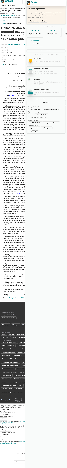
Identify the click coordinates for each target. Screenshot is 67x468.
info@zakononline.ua (51, 123)
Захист (4, 358)
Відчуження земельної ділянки (18, 349)
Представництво (6, 375)
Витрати (4, 349)
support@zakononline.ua (38, 118)
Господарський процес (8, 352)
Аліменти (22, 342)
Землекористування (20, 358)
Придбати (5, 414)
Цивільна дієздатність (8, 392)
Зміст (1, 12)
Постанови (5, 337)
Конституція (20, 334)
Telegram (16, 325)
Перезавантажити (22, 462)
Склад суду (13, 382)
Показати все (5, 394)
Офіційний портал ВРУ (16, 298)
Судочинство (19, 388)
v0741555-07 (13, 95)
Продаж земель (6, 378)
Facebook (6, 325)
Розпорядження (23, 337)
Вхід (43, 21)
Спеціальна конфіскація (9, 385)
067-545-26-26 (41, 115)
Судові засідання (7, 388)
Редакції (6, 12)
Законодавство (17, 355)
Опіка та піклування (7, 368)
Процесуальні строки (20, 378)
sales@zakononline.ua (51, 109)
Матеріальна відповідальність (10, 365)
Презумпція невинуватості (22, 375)
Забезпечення (6, 355)
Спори (20, 385)
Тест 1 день (34, 21)
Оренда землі (20, 368)
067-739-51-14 (35, 109)
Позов (22, 372)
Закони (4, 334)
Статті (18, 401)
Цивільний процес (23, 392)
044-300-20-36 (35, 123)
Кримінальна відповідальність (10, 362)
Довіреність (21, 352)
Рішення (14, 337)
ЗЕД (10, 358)
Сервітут (4, 382)
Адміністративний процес (9, 342)
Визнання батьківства (8, 345)
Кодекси (11, 334)
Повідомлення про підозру (9, 372)
